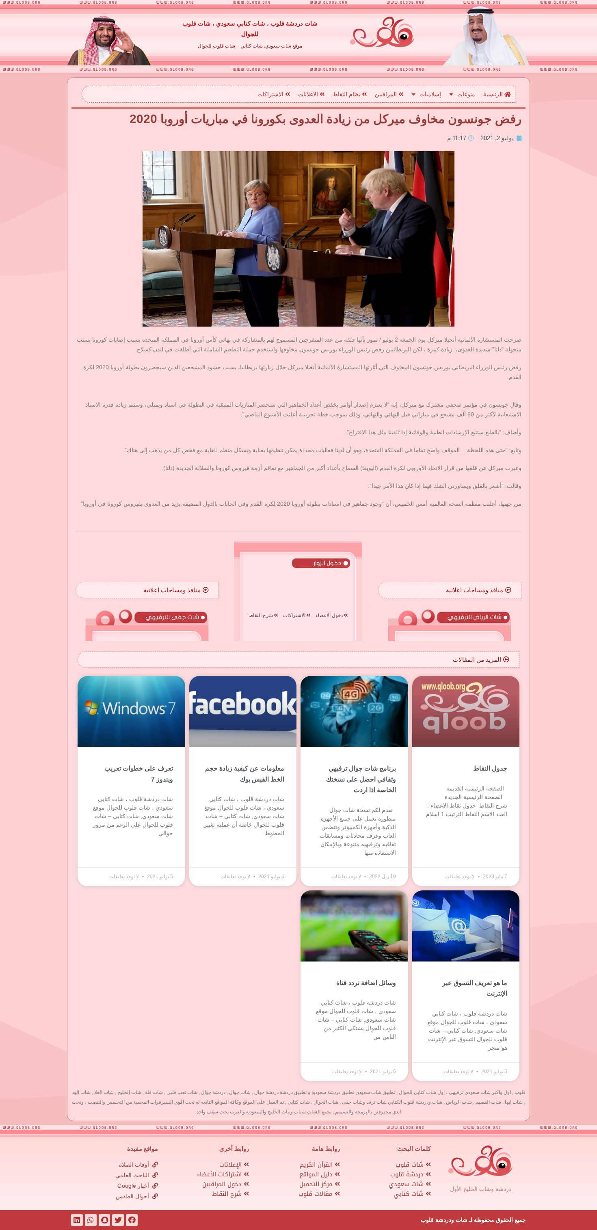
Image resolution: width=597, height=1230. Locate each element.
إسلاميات (430, 94)
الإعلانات (231, 1164)
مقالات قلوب (316, 1194)
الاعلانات (309, 94)
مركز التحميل (317, 1184)
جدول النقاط (490, 768)
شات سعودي (407, 1184)
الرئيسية (493, 94)
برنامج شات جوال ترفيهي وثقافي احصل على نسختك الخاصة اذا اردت (361, 779)
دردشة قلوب (408, 1174)
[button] (478, 590)
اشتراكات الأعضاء (220, 1174)
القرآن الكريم (317, 1164)
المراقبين (386, 94)
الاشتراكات (271, 94)
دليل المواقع (317, 1174)
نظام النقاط (347, 94)
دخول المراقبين (223, 1184)
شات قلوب (411, 1164)
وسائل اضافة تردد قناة (366, 982)
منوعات (466, 94)
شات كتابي (410, 1194)
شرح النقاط (228, 1194)
